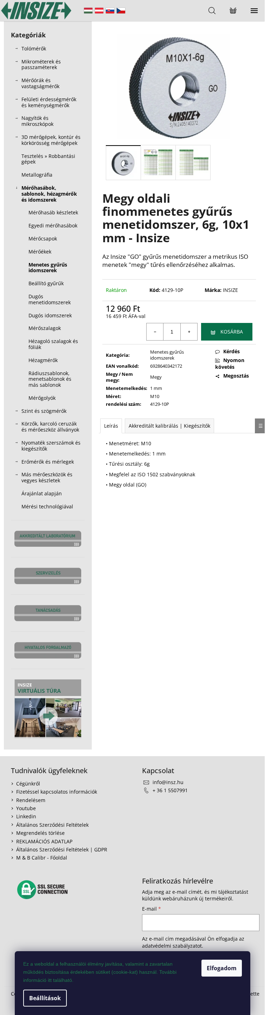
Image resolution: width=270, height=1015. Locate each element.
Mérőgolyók (42, 398)
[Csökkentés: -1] (155, 331)
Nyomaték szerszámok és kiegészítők (51, 445)
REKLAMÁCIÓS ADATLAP (44, 841)
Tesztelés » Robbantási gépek (48, 159)
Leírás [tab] (111, 425)
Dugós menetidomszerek (49, 299)
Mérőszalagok (44, 328)
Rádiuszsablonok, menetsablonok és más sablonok (49, 379)
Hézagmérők (43, 360)
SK (110, 10)
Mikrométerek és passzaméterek (41, 64)
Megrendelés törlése (40, 833)
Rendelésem (30, 800)
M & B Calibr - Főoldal (41, 857)
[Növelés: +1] (188, 331)
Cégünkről (28, 783)
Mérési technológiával (47, 506)
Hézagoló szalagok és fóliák (53, 344)
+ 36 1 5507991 (170, 790)
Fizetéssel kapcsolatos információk (56, 791)
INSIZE (230, 290)
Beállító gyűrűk (46, 283)
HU (88, 10)
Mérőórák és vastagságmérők (40, 83)
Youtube (26, 808)
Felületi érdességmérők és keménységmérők (48, 102)
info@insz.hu (168, 782)
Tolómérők (33, 48)
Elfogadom (222, 968)
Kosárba (231, 331)
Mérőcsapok (42, 238)
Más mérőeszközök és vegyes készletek (46, 477)
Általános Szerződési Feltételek (52, 824)
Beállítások (45, 998)
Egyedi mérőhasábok (52, 225)
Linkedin (26, 816)
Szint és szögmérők (43, 411)
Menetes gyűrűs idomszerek (47, 267)
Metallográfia (36, 174)
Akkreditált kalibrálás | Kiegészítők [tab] (169, 425)
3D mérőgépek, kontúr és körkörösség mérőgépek (51, 140)
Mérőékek (39, 251)
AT (99, 10)
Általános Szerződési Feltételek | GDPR (61, 849)
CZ (121, 10)
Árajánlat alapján (41, 493)
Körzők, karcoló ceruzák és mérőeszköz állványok (50, 426)
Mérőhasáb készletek (53, 212)
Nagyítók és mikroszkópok (37, 121)
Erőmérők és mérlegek (47, 461)
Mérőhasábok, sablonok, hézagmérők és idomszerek (49, 193)
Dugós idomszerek (50, 315)
